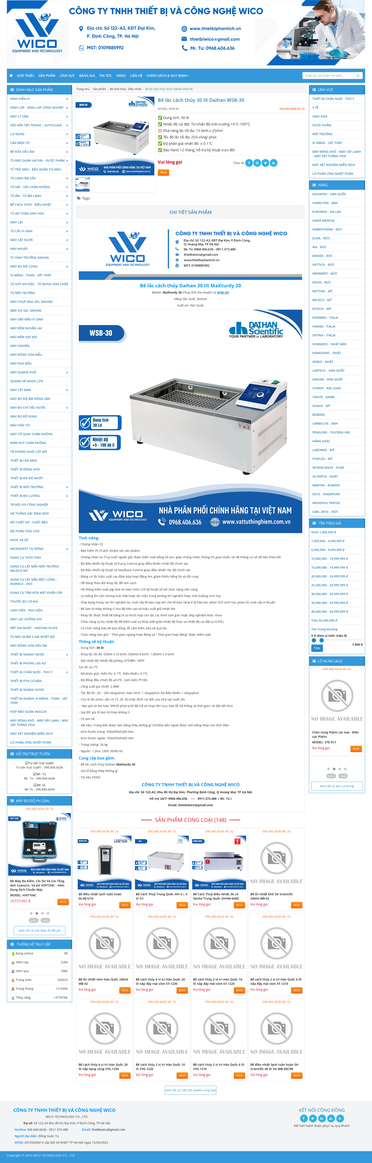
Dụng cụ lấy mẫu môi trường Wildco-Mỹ (34, 568)
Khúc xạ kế (19, 540)
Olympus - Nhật (325, 476)
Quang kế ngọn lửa (26, 381)
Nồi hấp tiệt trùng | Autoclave (36, 125)
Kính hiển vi (20, 99)
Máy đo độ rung (23, 416)
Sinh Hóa (319, 116)
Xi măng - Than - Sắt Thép (30, 275)
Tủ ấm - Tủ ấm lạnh (25, 196)
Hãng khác (321, 441)
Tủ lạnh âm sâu (23, 178)
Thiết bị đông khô (25, 469)
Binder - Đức (322, 256)
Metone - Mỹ (322, 291)
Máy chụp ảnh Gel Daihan (31, 302)
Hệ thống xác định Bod (29, 513)
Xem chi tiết (120, 887)
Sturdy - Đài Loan (326, 388)
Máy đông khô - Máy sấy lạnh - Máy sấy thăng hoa (39, 722)
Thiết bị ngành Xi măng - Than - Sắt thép (39, 700)
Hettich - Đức (323, 265)
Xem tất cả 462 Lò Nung (337, 786)
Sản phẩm (47, 75)
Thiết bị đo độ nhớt (26, 478)
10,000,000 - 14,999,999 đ (329, 559)
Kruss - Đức (321, 282)
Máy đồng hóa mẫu (26, 355)
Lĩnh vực (67, 75)
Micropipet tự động (26, 549)
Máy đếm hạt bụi (23, 337)
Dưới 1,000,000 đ (323, 532)
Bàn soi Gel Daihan (25, 310)
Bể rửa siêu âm (22, 152)
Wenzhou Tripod (326, 503)
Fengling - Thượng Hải (331, 432)
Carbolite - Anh (325, 423)
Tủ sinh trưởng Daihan (29, 257)
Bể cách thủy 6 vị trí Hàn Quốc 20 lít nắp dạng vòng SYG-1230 (103, 1066)
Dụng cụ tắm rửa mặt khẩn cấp (36, 593)
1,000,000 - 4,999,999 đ (327, 541)
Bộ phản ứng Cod (24, 531)
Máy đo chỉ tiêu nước (28, 407)
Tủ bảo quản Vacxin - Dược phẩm (37, 160)
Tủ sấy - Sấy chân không (30, 187)
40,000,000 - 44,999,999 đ (329, 611)
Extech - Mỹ (321, 309)
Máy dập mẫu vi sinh (26, 319)
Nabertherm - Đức (327, 229)
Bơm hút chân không (28, 443)
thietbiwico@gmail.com (108, 1129)
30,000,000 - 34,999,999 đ (329, 594)
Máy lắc (16, 222)
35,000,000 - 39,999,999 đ (329, 603)
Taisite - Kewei (323, 397)
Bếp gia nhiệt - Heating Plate (33, 628)
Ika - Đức (319, 247)
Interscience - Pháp (328, 468)
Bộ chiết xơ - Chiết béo (29, 522)
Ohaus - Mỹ (321, 406)
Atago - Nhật (322, 362)
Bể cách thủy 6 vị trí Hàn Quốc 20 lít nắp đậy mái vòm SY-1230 (160, 981)
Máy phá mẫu (21, 363)
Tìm (317, 648)
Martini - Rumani (326, 485)
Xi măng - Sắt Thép (327, 143)
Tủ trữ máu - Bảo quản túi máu (35, 169)
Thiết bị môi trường (26, 487)
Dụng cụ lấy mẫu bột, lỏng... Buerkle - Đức (34, 581)
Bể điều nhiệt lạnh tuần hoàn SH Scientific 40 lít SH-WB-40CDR (274, 1066)
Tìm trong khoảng (324, 629)
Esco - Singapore (326, 494)
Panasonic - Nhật (326, 353)
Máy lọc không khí (26, 619)
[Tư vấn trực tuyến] (39, 763)
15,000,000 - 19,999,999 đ (329, 567)
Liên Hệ (136, 75)
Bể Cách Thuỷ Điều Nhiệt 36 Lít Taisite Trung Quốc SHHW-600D (216, 896)
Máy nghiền (19, 346)
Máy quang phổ (23, 372)
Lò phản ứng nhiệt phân (30, 742)
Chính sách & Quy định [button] (167, 75)
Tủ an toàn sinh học (27, 213)
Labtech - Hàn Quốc (328, 370)
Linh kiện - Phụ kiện (26, 610)
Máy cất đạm (20, 390)
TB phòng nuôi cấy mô (28, 452)
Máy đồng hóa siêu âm (28, 645)
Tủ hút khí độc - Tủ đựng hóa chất (39, 284)
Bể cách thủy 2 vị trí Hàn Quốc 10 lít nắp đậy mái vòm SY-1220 (217, 981)
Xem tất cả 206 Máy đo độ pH (39, 930)
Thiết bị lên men (23, 460)
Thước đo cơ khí (24, 601)
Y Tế (315, 107)
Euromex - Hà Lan (326, 212)
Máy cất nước (21, 240)
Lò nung (17, 134)
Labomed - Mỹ (323, 450)
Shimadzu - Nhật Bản (329, 344)
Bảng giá (87, 75)
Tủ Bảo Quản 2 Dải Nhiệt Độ (32, 637)
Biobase (318, 415)
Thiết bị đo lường (25, 496)
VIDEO (121, 75)
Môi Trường (322, 134)
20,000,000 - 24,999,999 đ (329, 576)
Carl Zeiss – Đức (325, 512)
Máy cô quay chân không (31, 434)
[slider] (314, 640)
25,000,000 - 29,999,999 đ (329, 585)
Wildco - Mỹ (322, 300)
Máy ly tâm (19, 116)
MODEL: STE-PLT (324, 742)
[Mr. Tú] (39, 774)
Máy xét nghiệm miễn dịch (31, 734)
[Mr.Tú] (39, 785)
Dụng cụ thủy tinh (25, 557)
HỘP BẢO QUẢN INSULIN (28, 712)
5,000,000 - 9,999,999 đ (327, 550)
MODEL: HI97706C (64, 891)
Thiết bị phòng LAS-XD (28, 663)
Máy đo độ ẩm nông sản (30, 399)
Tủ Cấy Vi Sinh (21, 231)
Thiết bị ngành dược (27, 654)
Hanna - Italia (323, 326)
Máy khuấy (19, 249)
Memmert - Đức (324, 273)
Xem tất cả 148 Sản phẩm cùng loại (190, 1090)
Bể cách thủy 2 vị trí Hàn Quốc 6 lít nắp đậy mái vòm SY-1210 (276, 981)
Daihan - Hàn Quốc (327, 379)
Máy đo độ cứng (23, 266)
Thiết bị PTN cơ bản (26, 681)
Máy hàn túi (20, 425)
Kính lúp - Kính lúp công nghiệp (37, 107)
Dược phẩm (321, 125)
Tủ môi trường (22, 293)
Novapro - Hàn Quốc (329, 194)
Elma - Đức (321, 238)
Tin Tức (105, 75)
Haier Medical (323, 220)
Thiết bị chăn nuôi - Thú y (31, 672)
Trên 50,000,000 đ (324, 620)
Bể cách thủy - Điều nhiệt (30, 205)
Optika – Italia (323, 335)
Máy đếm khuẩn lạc (26, 328)
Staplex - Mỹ (322, 459)
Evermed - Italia (325, 317)
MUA (163, 172)
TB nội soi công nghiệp (29, 505)
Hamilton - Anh (325, 203)
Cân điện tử (20, 143)
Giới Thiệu (25, 75)
